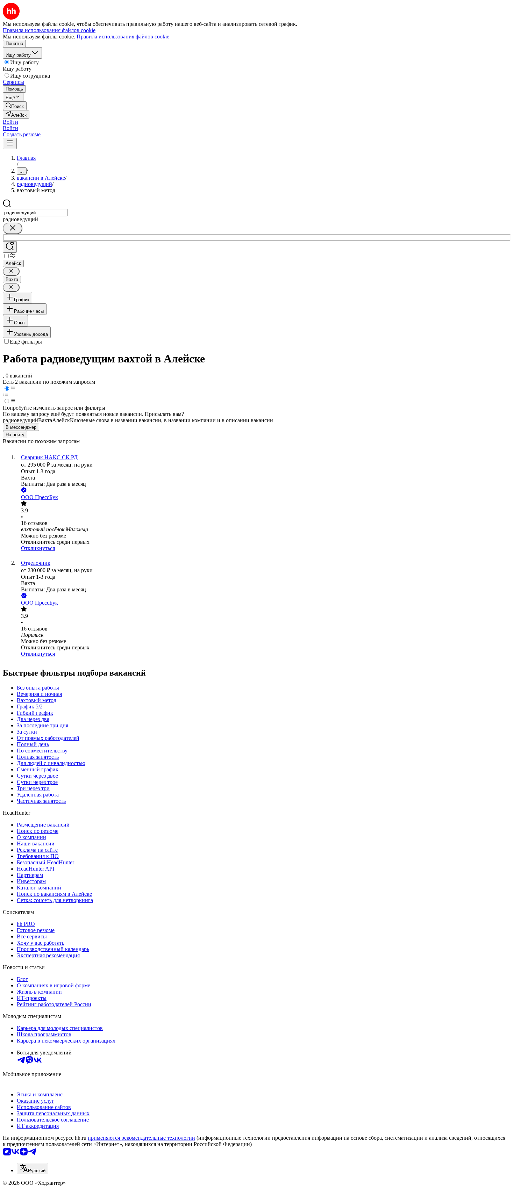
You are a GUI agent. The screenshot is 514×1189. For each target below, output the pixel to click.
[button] (10, 122)
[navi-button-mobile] (10, 143)
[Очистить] (12, 228)
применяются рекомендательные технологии (141, 1138)
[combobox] (35, 212)
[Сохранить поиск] (10, 247)
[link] (15, 105)
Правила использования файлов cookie (123, 36)
